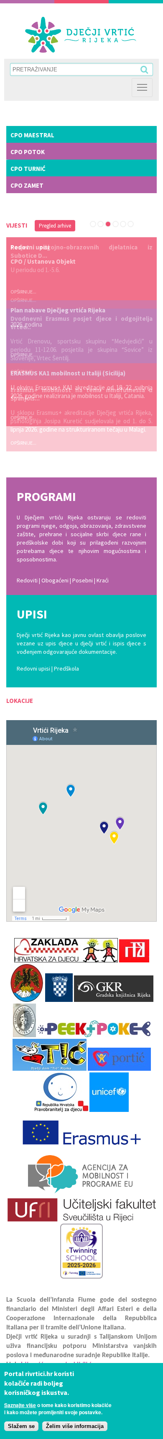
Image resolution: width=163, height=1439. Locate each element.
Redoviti (27, 580)
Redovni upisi (33, 668)
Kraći (103, 580)
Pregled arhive (55, 225)
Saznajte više (20, 1405)
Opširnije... (23, 300)
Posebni (83, 580)
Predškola (66, 668)
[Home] (80, 35)
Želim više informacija (75, 1426)
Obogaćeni (55, 580)
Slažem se (21, 1426)
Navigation (142, 87)
